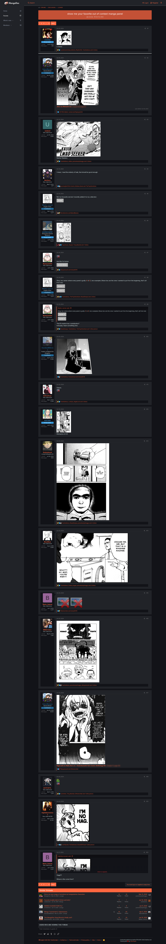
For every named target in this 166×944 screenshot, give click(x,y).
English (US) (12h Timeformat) (49, 940)
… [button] (46, 23)
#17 (147, 692)
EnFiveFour (47, 396)
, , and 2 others (78, 296)
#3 (147, 119)
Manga (61, 901)
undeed (47, 131)
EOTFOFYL (47, 788)
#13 (147, 441)
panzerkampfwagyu (141, 896)
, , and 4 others (74, 401)
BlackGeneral (48, 919)
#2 (147, 58)
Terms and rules (74, 940)
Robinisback (47, 452)
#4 (147, 169)
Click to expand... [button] (102, 872)
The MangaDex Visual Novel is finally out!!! (58, 917)
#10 (147, 336)
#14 (147, 530)
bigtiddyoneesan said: (64, 856)
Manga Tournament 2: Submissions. (56, 912)
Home (5, 11)
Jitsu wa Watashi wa (64, 107)
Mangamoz (47, 896)
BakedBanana (143, 913)
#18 (147, 776)
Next (52, 23)
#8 (147, 277)
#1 (147, 28)
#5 (147, 193)
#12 (147, 409)
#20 (147, 852)
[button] (13, 20)
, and (71, 112)
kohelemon (47, 907)
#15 (147, 593)
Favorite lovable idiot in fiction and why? (57, 900)
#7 (147, 252)
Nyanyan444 (47, 264)
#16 (147, 618)
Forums (5, 16)
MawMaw (47, 542)
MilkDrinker (47, 630)
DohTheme (133, 941)
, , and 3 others (76, 161)
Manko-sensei (143, 919)
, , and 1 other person (79, 329)
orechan (90, 17)
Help (93, 940)
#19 (147, 801)
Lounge (61, 896)
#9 (147, 304)
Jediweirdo (47, 901)
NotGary (47, 180)
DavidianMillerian (49, 913)
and (69, 213)
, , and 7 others (75, 245)
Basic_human (47, 604)
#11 (147, 384)
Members (6, 25)
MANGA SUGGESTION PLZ (53, 906)
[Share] (145, 28)
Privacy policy (85, 940)
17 (49, 23)
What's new (7, 20)
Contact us (63, 940)
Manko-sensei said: (64, 308)
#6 (147, 220)
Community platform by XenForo (136, 939)
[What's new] (161, 3)
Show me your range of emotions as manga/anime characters (64, 894)
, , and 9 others (79, 50)
